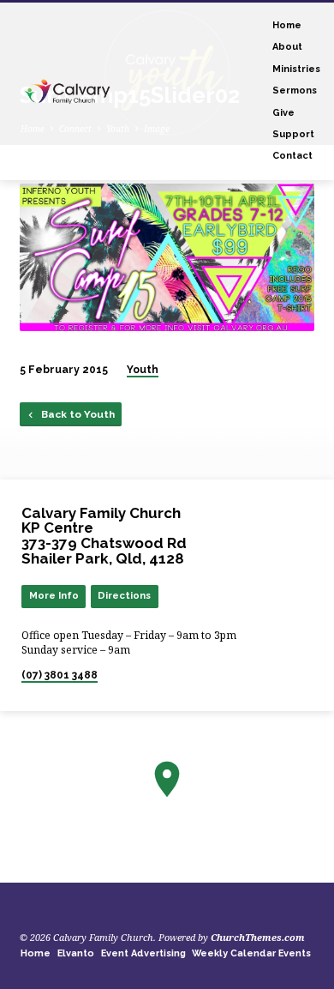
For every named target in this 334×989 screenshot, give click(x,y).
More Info (54, 595)
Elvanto (75, 953)
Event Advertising (143, 953)
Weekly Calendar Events (251, 953)
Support (293, 134)
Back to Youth (77, 414)
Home (286, 25)
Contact (292, 155)
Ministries (296, 69)
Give (283, 112)
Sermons (294, 90)
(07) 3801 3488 (59, 675)
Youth (142, 370)
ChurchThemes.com (258, 937)
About (287, 46)
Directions (124, 595)
